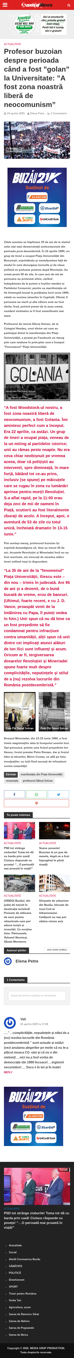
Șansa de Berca (18, 1334)
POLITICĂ (15, 1272)
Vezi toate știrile (57, 950)
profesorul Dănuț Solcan (38, 780)
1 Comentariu (59, 113)
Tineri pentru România (22, 1293)
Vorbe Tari (15, 1300)
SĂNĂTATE (15, 1266)
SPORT (13, 1286)
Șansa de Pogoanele (21, 1327)
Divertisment (16, 1279)
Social (13, 1252)
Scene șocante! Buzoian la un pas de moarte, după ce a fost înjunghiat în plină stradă (54, 856)
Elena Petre (37, 113)
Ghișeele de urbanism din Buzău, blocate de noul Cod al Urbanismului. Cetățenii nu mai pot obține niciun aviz (53, 911)
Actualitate (12, 44)
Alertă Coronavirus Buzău (24, 1259)
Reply (8, 1072)
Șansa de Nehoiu (19, 1321)
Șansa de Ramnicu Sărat (24, 1314)
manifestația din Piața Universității (42, 774)
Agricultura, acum (20, 1307)
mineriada (12, 780)
